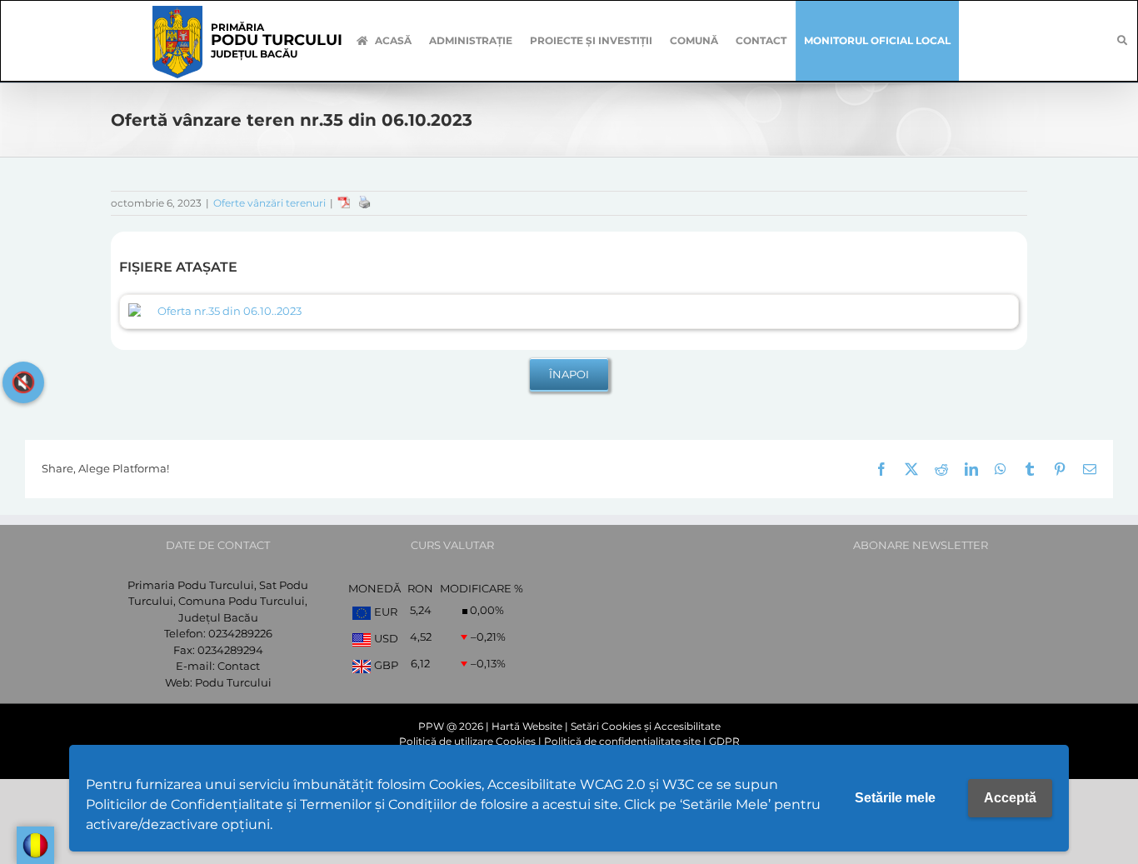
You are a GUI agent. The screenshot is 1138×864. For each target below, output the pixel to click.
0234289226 (240, 633)
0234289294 (230, 650)
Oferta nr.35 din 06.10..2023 (229, 310)
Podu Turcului (233, 682)
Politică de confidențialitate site (622, 741)
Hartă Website (527, 726)
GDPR (724, 741)
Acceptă (1010, 798)
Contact (238, 665)
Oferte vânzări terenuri (269, 203)
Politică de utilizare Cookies (467, 741)
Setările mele (895, 798)
